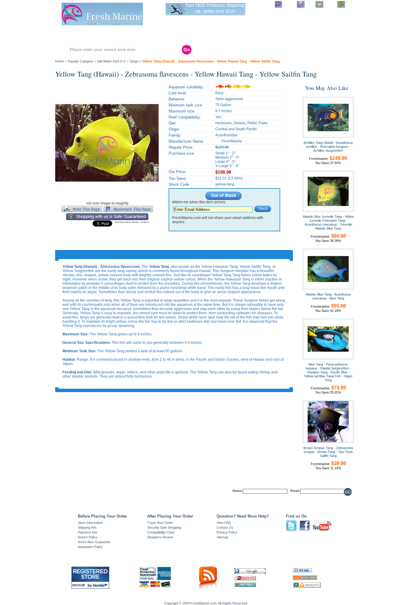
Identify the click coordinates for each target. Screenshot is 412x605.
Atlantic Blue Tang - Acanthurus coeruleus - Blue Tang (328, 296)
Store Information (90, 522)
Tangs (133, 61)
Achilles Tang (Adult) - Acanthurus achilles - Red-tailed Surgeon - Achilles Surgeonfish (328, 146)
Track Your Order (160, 522)
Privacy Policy (227, 532)
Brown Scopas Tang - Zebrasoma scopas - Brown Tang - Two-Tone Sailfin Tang (328, 452)
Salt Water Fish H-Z (91, 35)
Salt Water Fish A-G (67, 35)
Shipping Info (87, 527)
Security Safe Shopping (164, 527)
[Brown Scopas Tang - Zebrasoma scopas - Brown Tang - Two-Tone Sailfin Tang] (328, 421)
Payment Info (87, 532)
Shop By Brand (326, 35)
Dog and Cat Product (302, 35)
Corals (139, 33)
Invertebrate (116, 33)
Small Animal (278, 35)
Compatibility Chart (161, 532)
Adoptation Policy (90, 547)
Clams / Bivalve (165, 33)
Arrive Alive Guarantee (94, 542)
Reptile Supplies (212, 35)
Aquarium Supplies (235, 35)
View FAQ (224, 522)
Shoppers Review (160, 537)
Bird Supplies (258, 35)
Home (59, 61)
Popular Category (80, 61)
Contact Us (225, 527)
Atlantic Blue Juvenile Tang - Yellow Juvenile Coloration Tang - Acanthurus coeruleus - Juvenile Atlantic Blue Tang (328, 222)
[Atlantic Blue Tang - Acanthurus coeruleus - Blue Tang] (328, 269)
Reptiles (192, 33)
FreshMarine (231, 141)
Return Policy (87, 537)
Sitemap (222, 537)
